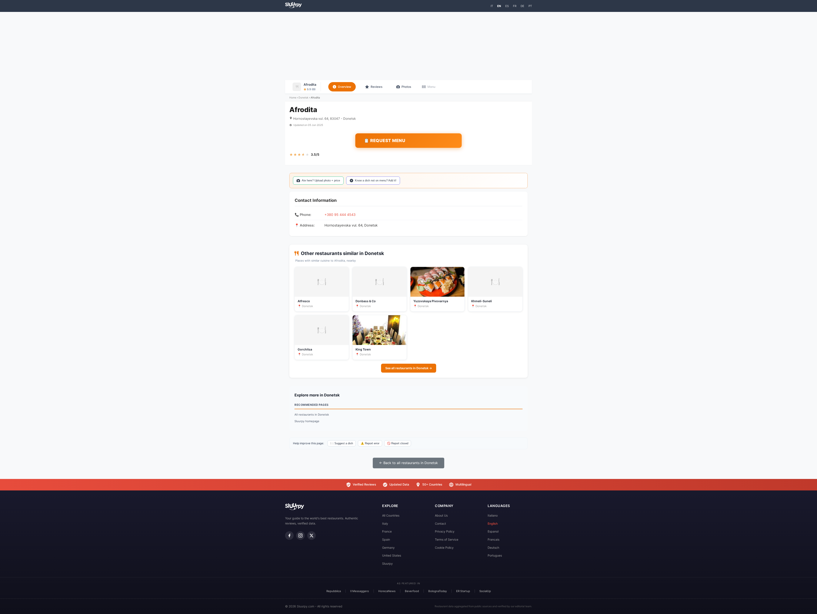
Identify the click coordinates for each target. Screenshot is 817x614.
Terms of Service (446, 539)
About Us (441, 515)
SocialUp (485, 591)
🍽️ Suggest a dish (341, 443)
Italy (385, 523)
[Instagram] (300, 535)
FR (514, 6)
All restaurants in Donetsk (311, 414)
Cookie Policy (444, 547)
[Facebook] (289, 535)
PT (530, 6)
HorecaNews (387, 591)
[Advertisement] (408, 46)
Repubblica (333, 591)
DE (522, 6)
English (493, 523)
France (387, 531)
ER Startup (463, 591)
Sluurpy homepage (306, 421)
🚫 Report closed (397, 443)
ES (507, 6)
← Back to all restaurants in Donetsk (408, 463)
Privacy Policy (444, 531)
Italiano (493, 515)
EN (499, 6)
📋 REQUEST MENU (384, 140)
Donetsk (304, 97)
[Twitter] (311, 535)
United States (391, 555)
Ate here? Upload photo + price (321, 180)
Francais (493, 539)
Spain (386, 539)
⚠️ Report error (370, 443)
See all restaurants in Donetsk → (408, 368)
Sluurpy (387, 563)
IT (492, 6)
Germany (388, 547)
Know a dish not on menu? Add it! (375, 180)
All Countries (390, 515)
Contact (440, 523)
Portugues (495, 555)
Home (292, 97)
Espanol (493, 531)
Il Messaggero (359, 591)
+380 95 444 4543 (340, 214)
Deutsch (493, 547)
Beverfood (412, 591)
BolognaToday (437, 591)
